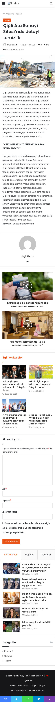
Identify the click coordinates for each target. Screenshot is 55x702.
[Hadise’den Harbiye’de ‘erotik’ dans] (11, 612)
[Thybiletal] (13, 3)
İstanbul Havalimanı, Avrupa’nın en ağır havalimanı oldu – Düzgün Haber (40, 419)
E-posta (6, 500)
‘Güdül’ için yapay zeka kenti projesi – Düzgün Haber (39, 384)
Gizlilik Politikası (36, 690)
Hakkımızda (23, 685)
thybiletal (11, 45)
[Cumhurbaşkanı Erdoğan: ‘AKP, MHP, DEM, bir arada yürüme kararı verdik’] (11, 568)
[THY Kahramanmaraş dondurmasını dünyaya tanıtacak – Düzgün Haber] (14, 405)
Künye (34, 685)
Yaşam (19, 14)
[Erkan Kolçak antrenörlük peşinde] (11, 626)
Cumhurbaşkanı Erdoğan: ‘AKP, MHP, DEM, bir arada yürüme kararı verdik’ (36, 567)
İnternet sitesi (9, 511)
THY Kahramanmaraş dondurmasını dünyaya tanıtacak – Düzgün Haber (14, 419)
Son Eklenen (11, 554)
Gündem (8, 656)
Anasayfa (9, 14)
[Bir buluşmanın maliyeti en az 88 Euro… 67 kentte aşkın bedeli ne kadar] (11, 598)
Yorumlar (46, 554)
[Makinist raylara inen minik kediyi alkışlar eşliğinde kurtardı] (11, 583)
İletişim (42, 685)
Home (13, 685)
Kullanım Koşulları (19, 690)
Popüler (29, 554)
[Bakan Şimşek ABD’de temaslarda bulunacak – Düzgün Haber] (14, 372)
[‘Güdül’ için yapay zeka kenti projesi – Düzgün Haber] (41, 372)
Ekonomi (8, 651)
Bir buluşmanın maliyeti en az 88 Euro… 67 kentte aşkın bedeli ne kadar (37, 597)
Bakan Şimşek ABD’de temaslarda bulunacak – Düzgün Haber (13, 386)
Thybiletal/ (28, 680)
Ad (4, 488)
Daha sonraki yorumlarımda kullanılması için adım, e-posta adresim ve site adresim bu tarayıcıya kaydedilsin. (26, 528)
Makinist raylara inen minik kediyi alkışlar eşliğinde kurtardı (34, 582)
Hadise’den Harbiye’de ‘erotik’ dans (35, 610)
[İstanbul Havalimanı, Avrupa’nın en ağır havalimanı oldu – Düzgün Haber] (41, 405)
